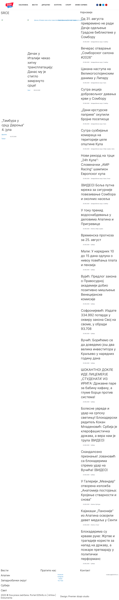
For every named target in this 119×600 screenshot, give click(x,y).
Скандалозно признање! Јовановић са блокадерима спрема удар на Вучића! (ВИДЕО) (98, 461)
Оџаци (3, 138)
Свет (29, 90)
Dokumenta (6, 598)
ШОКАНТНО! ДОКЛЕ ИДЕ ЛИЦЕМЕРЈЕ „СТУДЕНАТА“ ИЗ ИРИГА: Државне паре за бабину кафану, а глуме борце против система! (98, 383)
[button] (110, 5)
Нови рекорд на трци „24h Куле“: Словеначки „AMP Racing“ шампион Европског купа (97, 164)
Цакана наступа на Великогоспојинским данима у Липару (97, 73)
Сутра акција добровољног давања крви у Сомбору (98, 93)
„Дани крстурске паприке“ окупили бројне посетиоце (95, 114)
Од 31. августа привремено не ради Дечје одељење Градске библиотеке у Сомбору (98, 28)
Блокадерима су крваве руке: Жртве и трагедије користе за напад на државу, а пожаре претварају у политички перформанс (98, 545)
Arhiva (51, 595)
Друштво (4, 134)
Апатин (5, 575)
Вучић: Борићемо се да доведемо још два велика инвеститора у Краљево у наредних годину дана (98, 349)
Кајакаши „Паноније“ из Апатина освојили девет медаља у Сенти (99, 515)
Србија (5, 585)
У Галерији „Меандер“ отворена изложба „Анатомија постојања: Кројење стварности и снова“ (99, 490)
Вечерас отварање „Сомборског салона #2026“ (97, 52)
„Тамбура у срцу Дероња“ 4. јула (13, 125)
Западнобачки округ (14, 580)
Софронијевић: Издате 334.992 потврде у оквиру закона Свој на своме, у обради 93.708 (98, 319)
